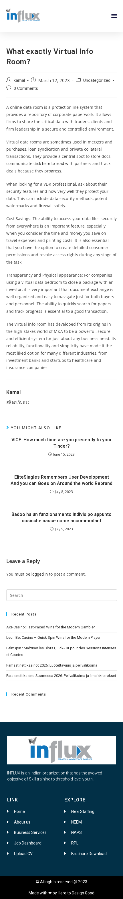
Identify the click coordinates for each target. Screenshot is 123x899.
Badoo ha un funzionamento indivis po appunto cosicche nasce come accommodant (61, 517)
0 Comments (26, 88)
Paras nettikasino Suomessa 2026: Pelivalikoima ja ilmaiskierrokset (61, 675)
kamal (19, 80)
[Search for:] (61, 594)
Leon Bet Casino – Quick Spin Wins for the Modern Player (53, 637)
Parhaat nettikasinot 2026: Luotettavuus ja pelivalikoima (51, 665)
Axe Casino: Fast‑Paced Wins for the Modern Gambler (50, 627)
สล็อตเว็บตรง (17, 402)
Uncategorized (96, 80)
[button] (114, 15)
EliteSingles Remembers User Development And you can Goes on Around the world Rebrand (61, 480)
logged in (39, 574)
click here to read (48, 163)
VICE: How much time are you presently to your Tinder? (61, 443)
